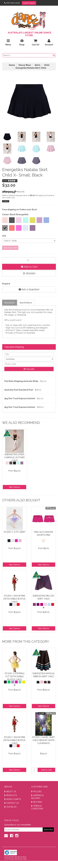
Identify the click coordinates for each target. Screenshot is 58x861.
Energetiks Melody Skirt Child (43, 597)
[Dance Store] (29, 20)
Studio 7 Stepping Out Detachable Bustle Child (14, 676)
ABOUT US (11, 791)
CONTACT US (12, 803)
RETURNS (37, 802)
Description (9, 303)
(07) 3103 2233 (13, 3)
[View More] (43, 607)
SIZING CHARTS (13, 799)
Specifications (26, 303)
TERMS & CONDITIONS (37, 807)
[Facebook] (11, 836)
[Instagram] (16, 836)
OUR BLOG (11, 807)
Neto (25, 859)
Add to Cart (30, 266)
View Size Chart (10, 248)
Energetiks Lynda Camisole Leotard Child (14, 457)
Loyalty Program (29, 3)
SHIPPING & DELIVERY (37, 796)
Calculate (29, 369)
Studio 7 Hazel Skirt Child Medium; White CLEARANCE (43, 740)
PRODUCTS (11, 795)
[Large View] (7, 137)
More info (20, 192)
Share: (5, 181)
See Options (14, 487)
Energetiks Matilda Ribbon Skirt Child (43, 675)
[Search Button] (54, 55)
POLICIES (37, 791)
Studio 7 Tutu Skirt (14, 532)
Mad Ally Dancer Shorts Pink (43, 533)
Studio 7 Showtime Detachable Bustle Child (14, 599)
